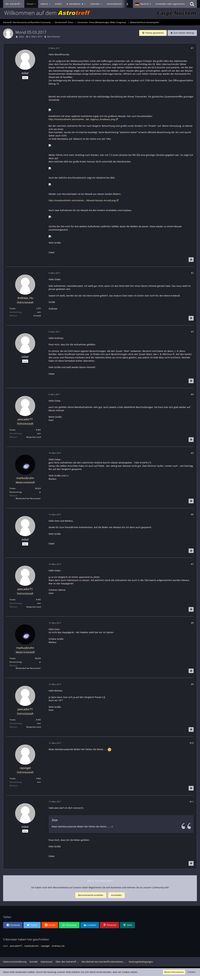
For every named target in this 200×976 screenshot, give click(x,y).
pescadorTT (16, 945)
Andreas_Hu (58, 945)
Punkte (12, 308)
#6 (192, 514)
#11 (192, 801)
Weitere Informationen (174, 972)
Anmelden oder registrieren (170, 3)
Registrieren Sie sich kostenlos (105, 887)
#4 (192, 394)
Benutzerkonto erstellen (90, 895)
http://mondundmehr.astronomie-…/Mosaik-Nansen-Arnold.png (82, 200)
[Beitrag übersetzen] (191, 259)
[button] (143, 4)
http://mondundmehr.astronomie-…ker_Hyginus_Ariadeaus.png (82, 119)
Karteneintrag (16, 492)
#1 (192, 48)
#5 (192, 453)
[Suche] (192, 4)
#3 (192, 331)
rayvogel (45, 945)
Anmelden (116, 895)
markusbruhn (31, 945)
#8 (192, 622)
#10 (192, 742)
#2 (192, 272)
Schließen (191, 972)
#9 (192, 684)
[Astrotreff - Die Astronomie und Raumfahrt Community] (100, 13)
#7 (192, 564)
